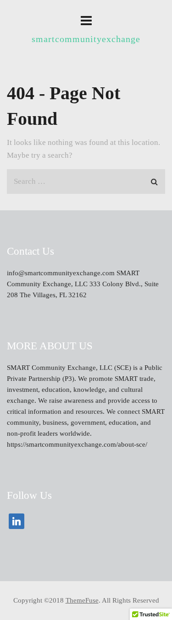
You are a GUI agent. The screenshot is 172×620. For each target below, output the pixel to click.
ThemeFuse (82, 600)
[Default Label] (16, 520)
